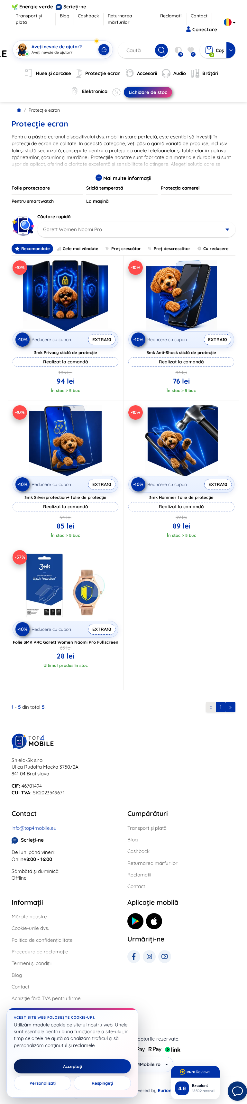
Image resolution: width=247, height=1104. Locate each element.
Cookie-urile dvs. (30, 928)
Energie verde (36, 7)
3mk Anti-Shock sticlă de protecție (181, 352)
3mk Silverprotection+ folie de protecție (65, 497)
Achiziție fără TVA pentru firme (46, 998)
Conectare (204, 29)
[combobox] (136, 229)
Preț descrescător (172, 248)
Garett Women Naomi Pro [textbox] (72, 229)
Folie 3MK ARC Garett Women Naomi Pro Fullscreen (65, 642)
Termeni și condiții (31, 963)
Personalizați (43, 1083)
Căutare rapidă (54, 217)
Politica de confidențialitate (42, 940)
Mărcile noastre (29, 916)
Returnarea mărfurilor (120, 19)
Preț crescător (126, 248)
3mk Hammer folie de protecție (181, 497)
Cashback (88, 16)
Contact (199, 16)
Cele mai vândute (80, 248)
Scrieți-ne (74, 7)
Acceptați (72, 1066)
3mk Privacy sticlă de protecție (65, 352)
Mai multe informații (126, 178)
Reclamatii (171, 16)
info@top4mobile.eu (34, 828)
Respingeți (102, 1083)
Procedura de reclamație (40, 952)
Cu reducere (216, 248)
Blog (64, 16)
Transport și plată (29, 19)
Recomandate (35, 248)
